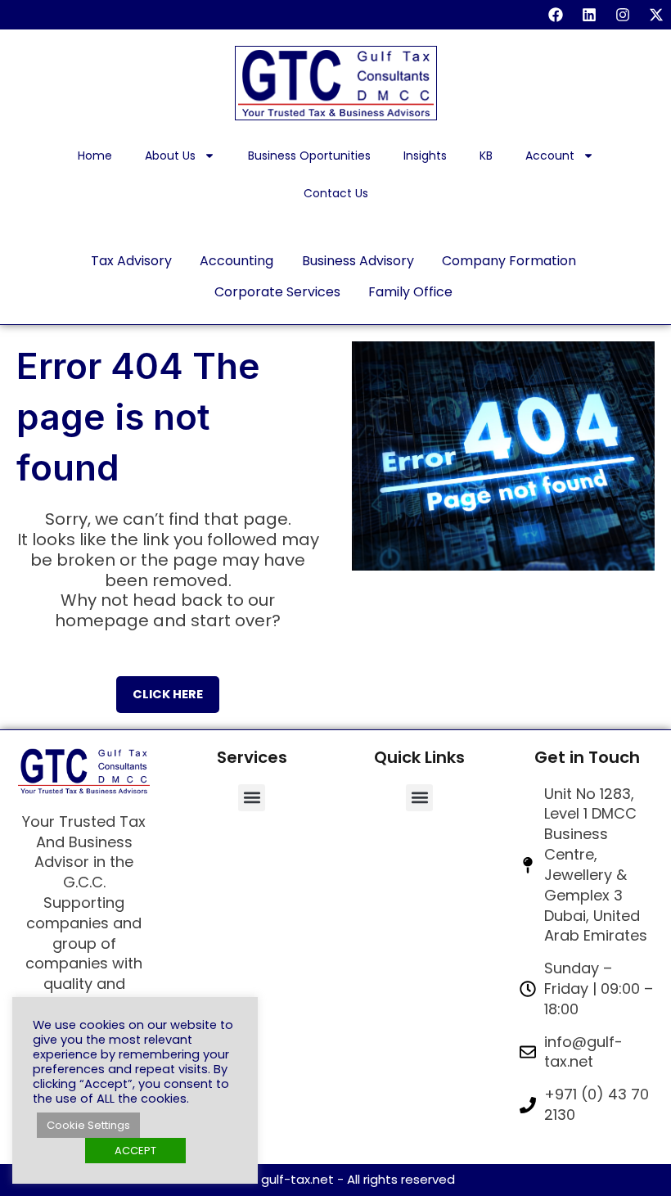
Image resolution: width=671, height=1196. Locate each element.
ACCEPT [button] (135, 1150)
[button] (251, 797)
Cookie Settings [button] (88, 1125)
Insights (425, 155)
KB (486, 155)
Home (95, 155)
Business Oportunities (309, 155)
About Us (170, 155)
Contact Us (336, 193)
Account (549, 155)
